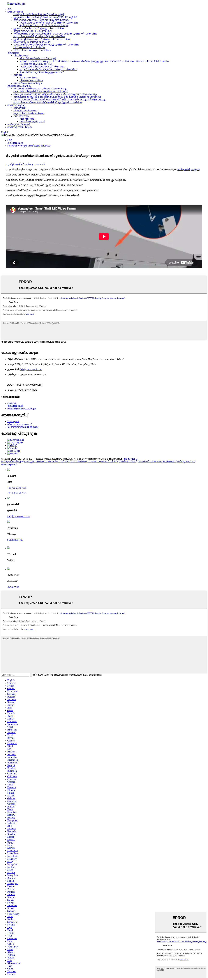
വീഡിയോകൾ (21, 55)
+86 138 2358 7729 (16, 493)
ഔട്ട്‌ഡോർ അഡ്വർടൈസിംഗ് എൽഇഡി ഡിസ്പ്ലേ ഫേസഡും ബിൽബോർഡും (59, 99)
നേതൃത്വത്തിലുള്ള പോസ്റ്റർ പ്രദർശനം (24, 461)
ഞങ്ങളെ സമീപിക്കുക (19, 127)
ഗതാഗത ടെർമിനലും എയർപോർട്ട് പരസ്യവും (40, 88)
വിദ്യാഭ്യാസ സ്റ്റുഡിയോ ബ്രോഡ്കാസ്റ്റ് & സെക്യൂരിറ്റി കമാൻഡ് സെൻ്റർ (57, 97)
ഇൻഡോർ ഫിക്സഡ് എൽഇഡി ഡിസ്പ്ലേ (38, 28)
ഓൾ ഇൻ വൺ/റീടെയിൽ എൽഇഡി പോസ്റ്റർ (38, 14)
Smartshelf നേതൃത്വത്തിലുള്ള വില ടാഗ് (41, 72)
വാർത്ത (17, 75)
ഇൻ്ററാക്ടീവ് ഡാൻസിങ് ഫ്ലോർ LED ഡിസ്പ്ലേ (41, 39)
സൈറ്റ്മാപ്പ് (130, 458)
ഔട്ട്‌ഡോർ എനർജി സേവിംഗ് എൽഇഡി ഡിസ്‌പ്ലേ (48, 22)
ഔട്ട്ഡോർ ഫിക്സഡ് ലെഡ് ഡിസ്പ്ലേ (42, 66)
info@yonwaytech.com (31, 369)
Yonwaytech (19, 108)
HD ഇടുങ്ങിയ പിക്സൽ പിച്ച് (35, 64)
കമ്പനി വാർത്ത (28, 77)
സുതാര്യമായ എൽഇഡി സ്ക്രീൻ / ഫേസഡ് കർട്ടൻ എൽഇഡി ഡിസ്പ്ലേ (55, 33)
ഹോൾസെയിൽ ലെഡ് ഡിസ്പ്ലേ (67, 461)
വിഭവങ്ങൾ (13, 53)
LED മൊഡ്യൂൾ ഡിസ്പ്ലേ (29, 47)
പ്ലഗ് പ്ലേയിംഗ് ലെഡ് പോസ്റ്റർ (37, 58)
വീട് (9, 9)
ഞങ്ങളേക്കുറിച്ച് (16, 105)
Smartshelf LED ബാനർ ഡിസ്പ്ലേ (32, 42)
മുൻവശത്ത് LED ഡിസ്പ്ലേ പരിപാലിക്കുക (43, 25)
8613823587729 (15, 540)
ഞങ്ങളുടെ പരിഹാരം (19, 86)
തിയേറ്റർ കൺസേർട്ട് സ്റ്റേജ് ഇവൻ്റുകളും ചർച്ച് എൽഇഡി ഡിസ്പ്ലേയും (55, 94)
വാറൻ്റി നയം (21, 116)
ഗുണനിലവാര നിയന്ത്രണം (28, 113)
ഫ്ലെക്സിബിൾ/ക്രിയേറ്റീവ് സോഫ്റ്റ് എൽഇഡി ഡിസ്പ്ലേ (46, 44)
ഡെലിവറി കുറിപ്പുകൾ (32, 121)
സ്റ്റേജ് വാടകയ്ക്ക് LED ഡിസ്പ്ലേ (32, 31)
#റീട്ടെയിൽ (184, 169)
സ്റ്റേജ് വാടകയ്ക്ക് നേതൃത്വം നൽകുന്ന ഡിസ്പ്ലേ (48, 69)
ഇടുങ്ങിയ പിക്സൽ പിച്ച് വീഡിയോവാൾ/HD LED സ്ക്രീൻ (45, 17)
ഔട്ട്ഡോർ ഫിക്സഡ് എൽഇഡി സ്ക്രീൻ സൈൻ (41, 20)
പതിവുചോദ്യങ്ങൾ (18, 124)
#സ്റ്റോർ (195, 169)
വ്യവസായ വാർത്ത (31, 80)
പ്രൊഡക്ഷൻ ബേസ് (25, 110)
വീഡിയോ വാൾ (127, 461)
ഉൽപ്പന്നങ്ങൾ (15, 11)
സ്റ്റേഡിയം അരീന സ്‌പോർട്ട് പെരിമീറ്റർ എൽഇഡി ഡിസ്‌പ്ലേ (47, 102)
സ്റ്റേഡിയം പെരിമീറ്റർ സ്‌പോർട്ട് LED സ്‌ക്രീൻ (39, 36)
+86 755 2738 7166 (16, 487)
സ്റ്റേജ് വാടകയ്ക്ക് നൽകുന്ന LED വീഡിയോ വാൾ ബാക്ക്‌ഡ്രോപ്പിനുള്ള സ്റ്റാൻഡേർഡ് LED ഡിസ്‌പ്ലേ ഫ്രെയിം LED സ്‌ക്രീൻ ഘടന (94, 61)
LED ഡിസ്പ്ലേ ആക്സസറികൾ (32, 50)
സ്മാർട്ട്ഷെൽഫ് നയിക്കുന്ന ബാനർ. (25, 164)
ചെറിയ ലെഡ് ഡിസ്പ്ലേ (103, 461)
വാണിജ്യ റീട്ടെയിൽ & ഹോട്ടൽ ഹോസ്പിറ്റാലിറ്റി (40, 91)
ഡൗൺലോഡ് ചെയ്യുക (27, 83)
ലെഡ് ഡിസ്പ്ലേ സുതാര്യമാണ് (157, 461)
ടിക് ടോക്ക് (13, 587)
